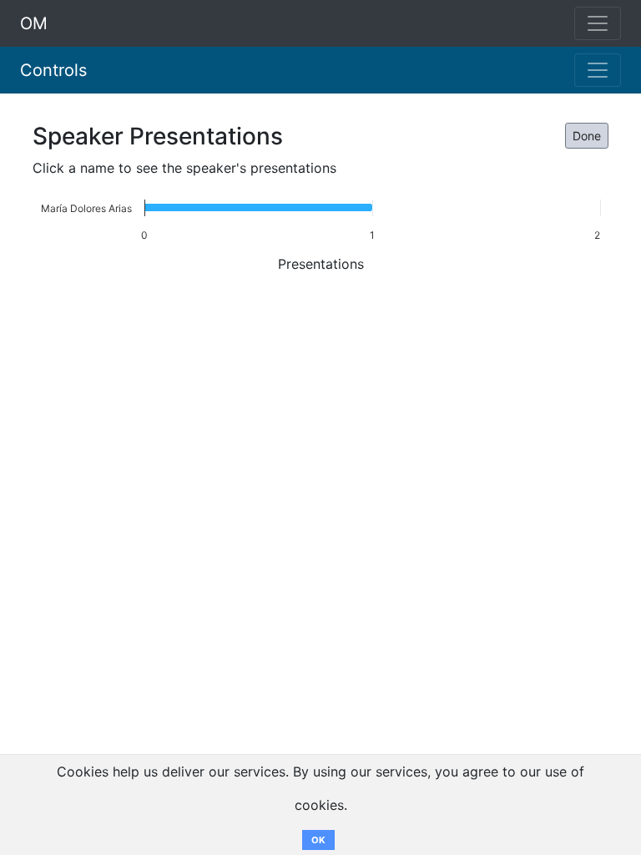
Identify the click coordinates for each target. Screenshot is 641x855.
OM (34, 23)
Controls (53, 70)
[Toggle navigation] (597, 70)
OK (318, 840)
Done (587, 136)
